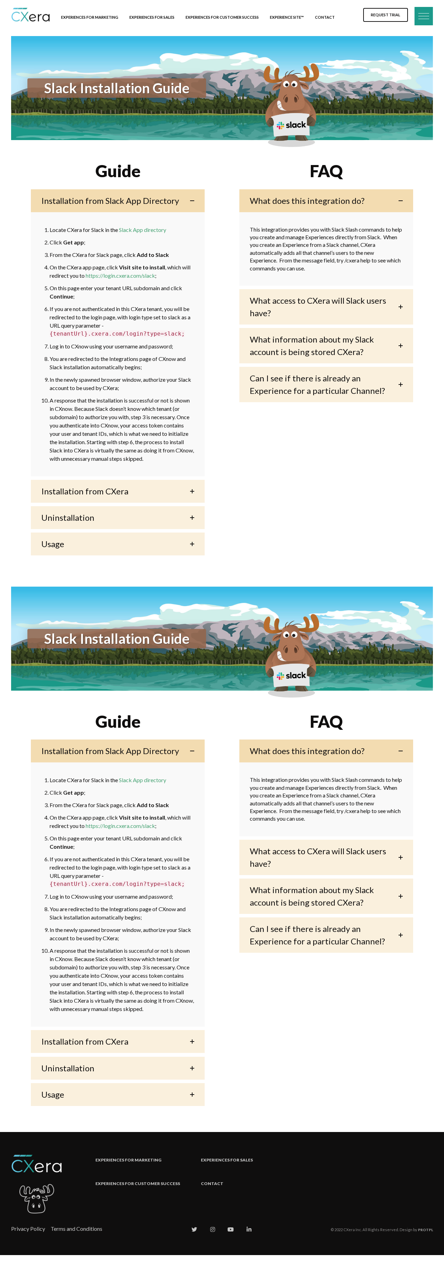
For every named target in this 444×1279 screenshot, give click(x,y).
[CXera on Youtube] (230, 1229)
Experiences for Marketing (128, 1160)
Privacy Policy (28, 1228)
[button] (424, 16)
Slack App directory (142, 229)
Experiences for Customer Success (137, 1183)
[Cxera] (30, 14)
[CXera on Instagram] (212, 1229)
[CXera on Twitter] (194, 1229)
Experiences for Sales (227, 1160)
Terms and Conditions (76, 1228)
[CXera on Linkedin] (249, 1229)
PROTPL (425, 1230)
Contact (212, 1183)
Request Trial (385, 14)
